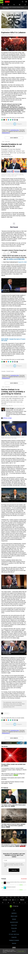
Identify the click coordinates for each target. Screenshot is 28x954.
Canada (3, 371)
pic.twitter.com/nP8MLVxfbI (16, 259)
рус (11, 897)
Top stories (4, 746)
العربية (2, 897)
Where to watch (14, 916)
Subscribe (14, 870)
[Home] (1, 1)
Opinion (6, 713)
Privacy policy (14, 928)
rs (22, 897)
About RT (14, 931)
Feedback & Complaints (14, 940)
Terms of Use (14, 925)
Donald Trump (10, 371)
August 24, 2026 (22, 262)
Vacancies (14, 943)
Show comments (14, 137)
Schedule (14, 919)
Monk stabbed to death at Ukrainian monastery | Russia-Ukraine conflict (13, 8)
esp (7, 897)
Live (14, 910)
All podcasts (24, 878)
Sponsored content (14, 922)
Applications (14, 913)
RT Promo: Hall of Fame (14, 934)
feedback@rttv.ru (6, 132)
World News (7, 29)
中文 (26, 897)
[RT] (5, 900)
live (7, 1)
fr (18, 897)
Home (3, 29)
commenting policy (14, 130)
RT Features (4, 787)
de (14, 897)
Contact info (14, 937)
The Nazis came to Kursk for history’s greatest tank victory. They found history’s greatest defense (13, 826)
